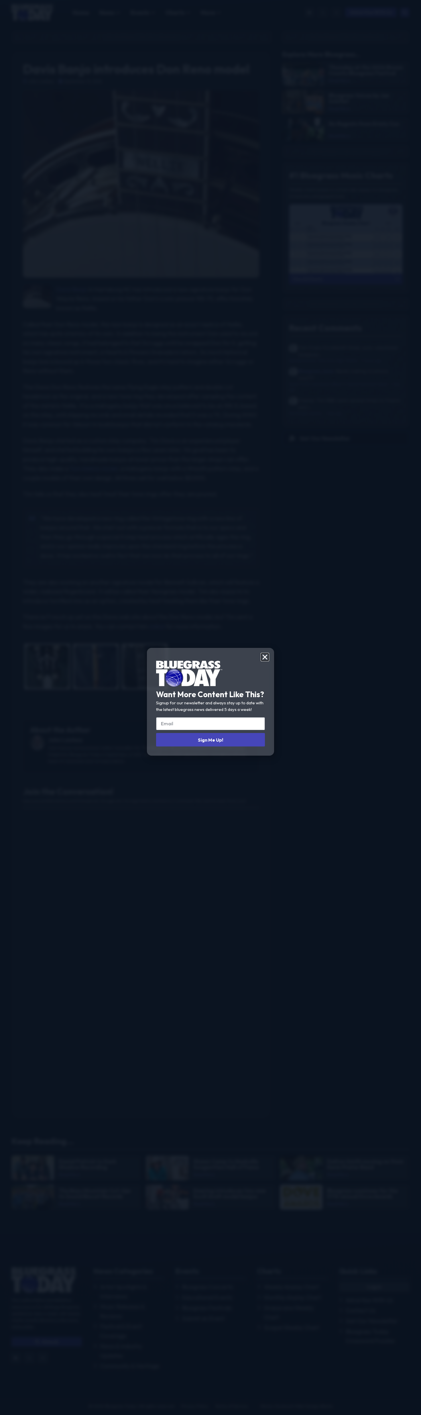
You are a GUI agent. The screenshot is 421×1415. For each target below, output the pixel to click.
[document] (210, 707)
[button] (264, 657)
